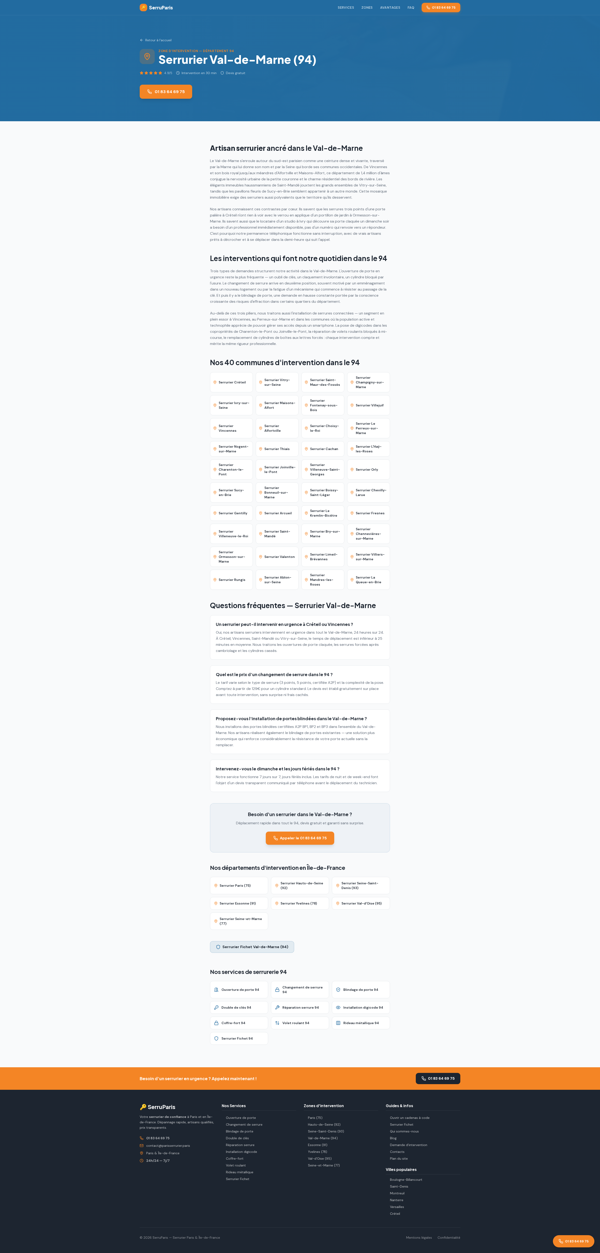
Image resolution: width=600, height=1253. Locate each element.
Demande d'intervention (408, 1145)
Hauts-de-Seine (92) (324, 1124)
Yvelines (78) (317, 1152)
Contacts (397, 1152)
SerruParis (157, 7)
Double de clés (237, 1138)
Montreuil (397, 1193)
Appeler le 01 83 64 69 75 (303, 838)
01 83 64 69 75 (444, 7)
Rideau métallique (239, 1172)
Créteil (395, 1213)
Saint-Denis (399, 1186)
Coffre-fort (235, 1158)
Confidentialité (449, 1237)
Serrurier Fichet (237, 1179)
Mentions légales (419, 1237)
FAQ (411, 7)
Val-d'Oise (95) (320, 1158)
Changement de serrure (244, 1124)
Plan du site (399, 1158)
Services (346, 7)
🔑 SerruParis (157, 1106)
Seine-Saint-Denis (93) (326, 1131)
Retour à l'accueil (158, 40)
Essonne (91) (317, 1145)
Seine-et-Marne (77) (324, 1165)
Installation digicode (241, 1152)
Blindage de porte (239, 1131)
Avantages (390, 7)
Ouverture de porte (241, 1118)
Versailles (397, 1207)
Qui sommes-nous (404, 1131)
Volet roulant (236, 1165)
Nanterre (396, 1200)
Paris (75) (315, 1118)
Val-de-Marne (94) (323, 1138)
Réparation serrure (240, 1145)
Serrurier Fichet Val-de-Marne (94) (255, 946)
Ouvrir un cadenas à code (410, 1118)
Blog (393, 1138)
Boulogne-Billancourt (406, 1179)
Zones (367, 7)
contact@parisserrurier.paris (168, 1145)
